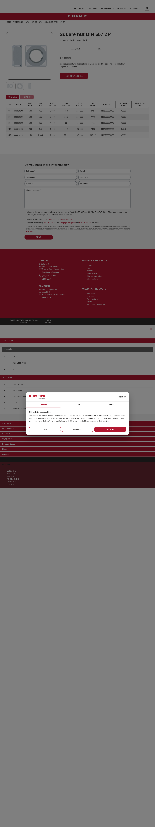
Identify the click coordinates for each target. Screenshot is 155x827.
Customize (76, 429)
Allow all (110, 429)
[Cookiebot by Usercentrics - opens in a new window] (116, 397)
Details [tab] (77, 404)
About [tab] (111, 404)
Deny (45, 429)
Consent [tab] (43, 404)
